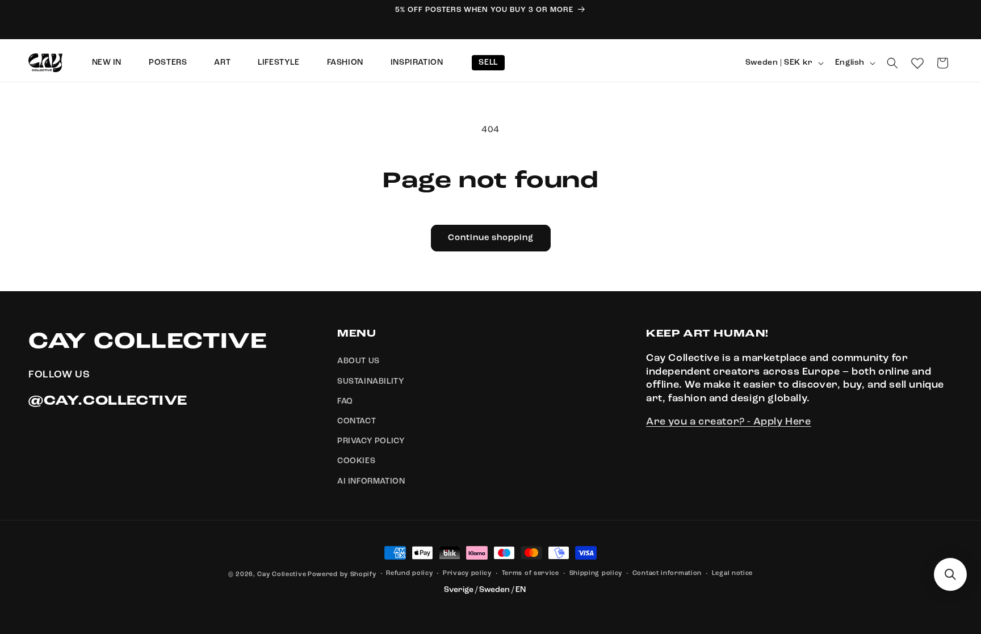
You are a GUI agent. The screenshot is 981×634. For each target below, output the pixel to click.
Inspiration (417, 62)
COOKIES (356, 461)
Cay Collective (281, 575)
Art (222, 62)
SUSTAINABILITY (370, 381)
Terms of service (530, 573)
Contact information (667, 573)
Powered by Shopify (342, 575)
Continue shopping (491, 238)
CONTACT (356, 421)
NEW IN (107, 62)
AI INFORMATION (371, 481)
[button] (892, 63)
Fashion (345, 62)
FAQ (345, 401)
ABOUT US (358, 362)
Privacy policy (467, 573)
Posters (168, 62)
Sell (488, 62)
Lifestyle (278, 62)
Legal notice (732, 573)
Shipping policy (596, 573)
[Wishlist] (917, 63)
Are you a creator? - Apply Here (728, 422)
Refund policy (409, 573)
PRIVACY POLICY (371, 441)
